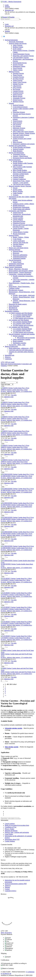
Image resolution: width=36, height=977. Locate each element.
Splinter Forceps (18, 84)
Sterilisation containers (12, 311)
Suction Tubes (17, 189)
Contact (7, 889)
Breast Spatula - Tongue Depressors (20, 272)
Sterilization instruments (16, 263)
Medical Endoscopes (11, 346)
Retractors (16, 253)
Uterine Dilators (18, 219)
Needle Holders (18, 161)
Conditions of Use (10, 827)
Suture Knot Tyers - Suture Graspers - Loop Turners (21, 181)
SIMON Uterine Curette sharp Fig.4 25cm (14, 433)
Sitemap (7, 887)
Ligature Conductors (19, 179)
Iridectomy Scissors (19, 128)
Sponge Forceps (18, 64)
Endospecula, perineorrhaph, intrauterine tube (22, 215)
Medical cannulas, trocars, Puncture (20, 186)
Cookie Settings (10, 841)
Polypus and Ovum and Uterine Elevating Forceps (23, 225)
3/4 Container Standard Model (22, 322)
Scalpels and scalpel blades (17, 145)
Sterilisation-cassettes (19, 343)
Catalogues (8, 359)
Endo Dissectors (14, 306)
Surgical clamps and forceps (17, 43)
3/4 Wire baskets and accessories (23, 325)
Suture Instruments (15, 160)
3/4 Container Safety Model (21, 323)
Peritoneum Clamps (19, 66)
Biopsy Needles (18, 191)
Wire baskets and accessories (26, 337)
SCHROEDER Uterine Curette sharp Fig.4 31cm (16, 519)
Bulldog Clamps (18, 47)
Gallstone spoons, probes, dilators (23, 204)
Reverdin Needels (18, 175)
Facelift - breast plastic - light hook (24, 295)
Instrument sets (9, 355)
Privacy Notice (9, 829)
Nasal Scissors (17, 123)
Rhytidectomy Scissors (16, 290)
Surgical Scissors (18, 105)
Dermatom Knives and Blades (22, 158)
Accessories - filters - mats (17, 345)
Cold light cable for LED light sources (21, 350)
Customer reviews (10, 891)
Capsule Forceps (18, 91)
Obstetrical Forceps (19, 223)
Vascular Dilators (18, 244)
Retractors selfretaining (20, 255)
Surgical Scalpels (18, 149)
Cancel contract (10, 823)
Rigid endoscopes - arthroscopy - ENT (21, 348)
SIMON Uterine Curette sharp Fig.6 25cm (14, 461)
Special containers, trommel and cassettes (22, 334)
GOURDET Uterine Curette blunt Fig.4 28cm (15, 623)
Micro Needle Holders (20, 170)
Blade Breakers (17, 151)
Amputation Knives (19, 154)
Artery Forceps (17, 45)
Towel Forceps (17, 68)
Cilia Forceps (17, 86)
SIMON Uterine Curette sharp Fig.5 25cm (14, 447)
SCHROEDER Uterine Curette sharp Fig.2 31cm (16, 490)
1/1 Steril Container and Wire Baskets (20, 313)
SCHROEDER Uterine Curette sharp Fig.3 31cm (16, 505)
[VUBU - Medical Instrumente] (11, 1)
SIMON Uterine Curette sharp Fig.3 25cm (14, 418)
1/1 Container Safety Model (21, 316)
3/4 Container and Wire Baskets (19, 320)
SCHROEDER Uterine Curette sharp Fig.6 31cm (16, 548)
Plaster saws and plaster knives (18, 248)
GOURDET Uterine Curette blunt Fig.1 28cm (15, 580)
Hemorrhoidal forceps (20, 63)
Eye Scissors (17, 126)
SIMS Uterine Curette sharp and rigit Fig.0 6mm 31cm (18, 672)
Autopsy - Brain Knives (20, 156)
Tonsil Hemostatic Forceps (21, 54)
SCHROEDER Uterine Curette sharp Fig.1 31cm (16, 476)
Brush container (18, 341)
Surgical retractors (14, 249)
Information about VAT (12, 839)
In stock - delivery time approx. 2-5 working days (16, 391)
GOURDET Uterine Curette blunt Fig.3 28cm (15, 609)
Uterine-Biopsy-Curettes (20, 232)
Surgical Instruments (11, 40)
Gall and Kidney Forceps (21, 57)
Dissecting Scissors (19, 112)
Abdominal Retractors (20, 256)
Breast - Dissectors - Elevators (18, 269)
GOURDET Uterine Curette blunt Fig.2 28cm (15, 594)
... (5, 695)
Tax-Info (13, 395)
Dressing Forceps (18, 73)
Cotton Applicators (19, 241)
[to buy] (7, 413)
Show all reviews (6, 932)
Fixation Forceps (18, 93)
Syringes (15, 195)
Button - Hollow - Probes (21, 237)
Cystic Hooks (17, 239)
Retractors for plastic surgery (18, 304)
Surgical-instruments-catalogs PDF (16, 884)
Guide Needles (17, 193)
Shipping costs (8, 397)
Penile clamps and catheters (21, 209)
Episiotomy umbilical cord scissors (24, 144)
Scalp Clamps (17, 49)
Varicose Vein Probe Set (20, 242)
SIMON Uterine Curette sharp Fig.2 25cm (14, 404)
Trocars (15, 188)
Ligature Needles (18, 177)
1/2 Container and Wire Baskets (19, 327)
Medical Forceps (14, 71)
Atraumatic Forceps (19, 98)
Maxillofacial (13, 308)
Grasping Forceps (18, 77)
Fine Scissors (17, 124)
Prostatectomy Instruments (21, 207)
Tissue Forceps (17, 75)
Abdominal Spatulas (19, 258)
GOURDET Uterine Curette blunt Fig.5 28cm (15, 638)
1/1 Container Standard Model (22, 315)
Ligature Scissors (18, 130)
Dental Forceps (17, 100)
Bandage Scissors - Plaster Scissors (24, 133)
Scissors (11, 103)
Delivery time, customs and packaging (17, 832)
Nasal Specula (13, 309)
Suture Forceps (17, 94)
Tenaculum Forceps (19, 221)
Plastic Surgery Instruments (13, 267)
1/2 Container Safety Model (21, 330)
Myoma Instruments (19, 234)
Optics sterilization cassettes (21, 339)
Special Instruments (15, 260)
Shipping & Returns (11, 830)
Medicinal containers (15, 265)
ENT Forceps (17, 87)
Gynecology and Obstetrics (17, 211)
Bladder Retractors (19, 205)
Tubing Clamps (17, 70)
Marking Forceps (18, 101)
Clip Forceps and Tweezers (21, 184)
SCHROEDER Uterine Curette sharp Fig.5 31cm (16, 533)
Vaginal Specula (18, 212)
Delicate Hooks (18, 251)
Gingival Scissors (18, 137)
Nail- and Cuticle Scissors (21, 135)
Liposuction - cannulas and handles (20, 274)
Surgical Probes (14, 235)
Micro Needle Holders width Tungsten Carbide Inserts (22, 173)
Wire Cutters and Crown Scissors (23, 131)
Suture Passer (17, 262)
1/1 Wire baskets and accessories (23, 318)
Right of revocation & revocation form (17, 825)
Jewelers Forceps (18, 78)
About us (8, 357)
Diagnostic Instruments (16, 41)
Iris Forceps (16, 89)
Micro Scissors (17, 142)
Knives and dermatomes (16, 152)
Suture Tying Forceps (19, 82)
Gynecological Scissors (20, 107)
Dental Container (18, 336)
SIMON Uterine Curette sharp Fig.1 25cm (14, 390)
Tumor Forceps (17, 80)
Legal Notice (9, 834)
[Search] (20, 19)
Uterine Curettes (18, 218)
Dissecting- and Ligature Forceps (23, 56)
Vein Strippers (17, 246)
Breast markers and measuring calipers (21, 271)
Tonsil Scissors (17, 121)
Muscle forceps (17, 96)
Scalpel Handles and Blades (21, 147)
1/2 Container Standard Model (22, 329)
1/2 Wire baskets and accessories (23, 332)
